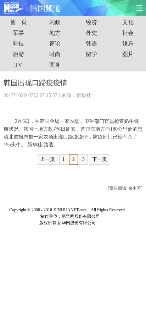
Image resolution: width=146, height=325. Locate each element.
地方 (55, 33)
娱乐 (128, 43)
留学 (91, 54)
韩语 (91, 43)
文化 (128, 22)
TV (18, 65)
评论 (55, 43)
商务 (55, 65)
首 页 (18, 22)
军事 (18, 33)
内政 (55, 22)
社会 (128, 33)
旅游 (18, 54)
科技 (18, 43)
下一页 (99, 159)
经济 (91, 22)
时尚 (55, 54)
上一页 (47, 159)
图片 (128, 54)
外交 (91, 33)
